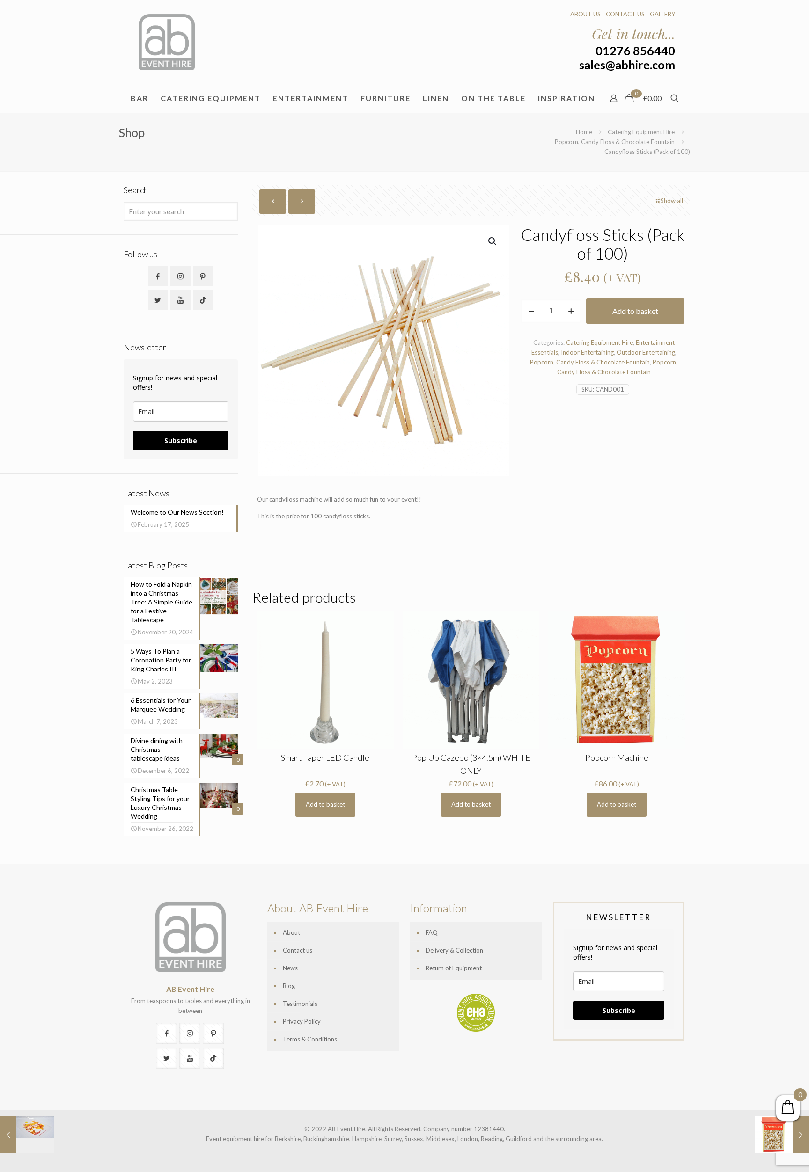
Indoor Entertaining (587, 352)
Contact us (297, 950)
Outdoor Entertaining (646, 352)
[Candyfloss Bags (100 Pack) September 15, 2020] (27, 1134)
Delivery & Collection (454, 950)
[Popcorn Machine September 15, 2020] (782, 1134)
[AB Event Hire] (167, 42)
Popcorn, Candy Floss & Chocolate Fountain (615, 142)
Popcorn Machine (616, 757)
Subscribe (180, 440)
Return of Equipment (454, 968)
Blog (289, 986)
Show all (672, 200)
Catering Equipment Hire (641, 132)
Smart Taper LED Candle (325, 757)
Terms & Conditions (310, 1039)
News (290, 968)
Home (584, 132)
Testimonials (300, 1003)
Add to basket (635, 310)
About (291, 932)
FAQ (432, 932)
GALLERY (662, 14)
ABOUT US (585, 14)
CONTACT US (625, 14)
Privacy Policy (302, 1021)
